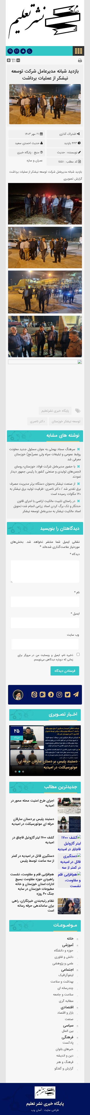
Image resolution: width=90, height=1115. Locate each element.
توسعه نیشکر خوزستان (66, 421)
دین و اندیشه (64, 1055)
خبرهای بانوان (64, 1049)
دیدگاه (75, 554)
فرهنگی (67, 1037)
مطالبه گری (66, 1000)
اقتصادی (67, 1007)
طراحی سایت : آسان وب (45, 1110)
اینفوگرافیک (65, 975)
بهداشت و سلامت (62, 981)
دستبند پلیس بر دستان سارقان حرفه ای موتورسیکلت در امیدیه (47, 764)
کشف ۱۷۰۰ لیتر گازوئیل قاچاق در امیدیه (33, 840)
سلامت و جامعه (63, 994)
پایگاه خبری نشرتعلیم (55, 410)
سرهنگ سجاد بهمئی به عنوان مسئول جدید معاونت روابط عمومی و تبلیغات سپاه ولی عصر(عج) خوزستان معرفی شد (45, 454)
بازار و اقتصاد (65, 1012)
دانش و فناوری (63, 956)
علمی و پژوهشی (62, 963)
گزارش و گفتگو (63, 1068)
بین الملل (67, 1030)
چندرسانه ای (65, 988)
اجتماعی (67, 970)
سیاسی (68, 1025)
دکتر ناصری (37, 421)
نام (77, 592)
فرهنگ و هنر (65, 1062)
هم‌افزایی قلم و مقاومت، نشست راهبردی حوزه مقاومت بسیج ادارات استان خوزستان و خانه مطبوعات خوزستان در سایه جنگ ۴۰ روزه (32, 884)
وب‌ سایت (73, 634)
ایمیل (75, 613)
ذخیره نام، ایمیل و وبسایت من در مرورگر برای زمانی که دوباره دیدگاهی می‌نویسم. (45, 657)
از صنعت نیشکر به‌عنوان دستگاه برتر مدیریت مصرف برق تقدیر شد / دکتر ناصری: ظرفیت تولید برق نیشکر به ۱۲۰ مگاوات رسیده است (45, 488)
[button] (23, 771)
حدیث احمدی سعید (27, 143)
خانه (70, 938)
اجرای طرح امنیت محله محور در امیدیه (32, 803)
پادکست (68, 1042)
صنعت (69, 1019)
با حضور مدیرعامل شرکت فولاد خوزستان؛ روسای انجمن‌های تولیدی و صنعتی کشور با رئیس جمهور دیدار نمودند (45, 471)
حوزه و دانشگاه (63, 950)
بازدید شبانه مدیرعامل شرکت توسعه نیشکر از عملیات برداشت (45, 75)
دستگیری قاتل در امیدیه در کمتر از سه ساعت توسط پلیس (33, 858)
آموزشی (67, 945)
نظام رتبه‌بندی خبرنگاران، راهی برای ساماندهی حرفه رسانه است (33, 905)
